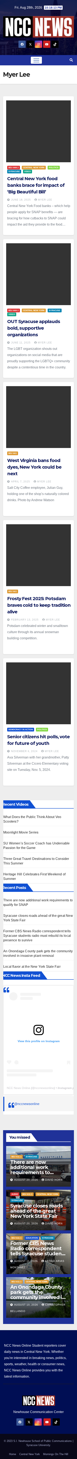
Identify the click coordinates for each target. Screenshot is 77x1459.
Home (12, 1454)
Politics (54, 167)
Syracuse (14, 171)
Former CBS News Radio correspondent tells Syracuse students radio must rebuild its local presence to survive (37, 935)
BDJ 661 (12, 453)
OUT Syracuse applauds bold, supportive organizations (33, 328)
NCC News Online (18, 1088)
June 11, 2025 (21, 342)
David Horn (54, 1179)
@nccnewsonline (26, 1104)
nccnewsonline (44, 1088)
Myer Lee (45, 199)
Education (32, 1238)
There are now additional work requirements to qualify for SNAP (30, 1169)
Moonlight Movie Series (20, 832)
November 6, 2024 (24, 751)
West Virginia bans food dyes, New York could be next (34, 467)
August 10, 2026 (26, 1304)
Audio (14, 1194)
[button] (71, 60)
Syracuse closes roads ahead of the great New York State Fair (36, 1211)
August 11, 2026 (26, 1261)
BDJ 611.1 (16, 1157)
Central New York (34, 167)
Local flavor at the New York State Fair (32, 966)
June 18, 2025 (21, 199)
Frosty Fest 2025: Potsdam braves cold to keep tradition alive (39, 605)
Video (27, 171)
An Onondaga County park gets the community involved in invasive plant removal (37, 1294)
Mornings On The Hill (55, 1454)
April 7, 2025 (21, 481)
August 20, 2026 (26, 1179)
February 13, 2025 (25, 619)
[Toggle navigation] (36, 60)
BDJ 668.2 (13, 167)
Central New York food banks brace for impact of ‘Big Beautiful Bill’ (35, 185)
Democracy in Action (20, 729)
